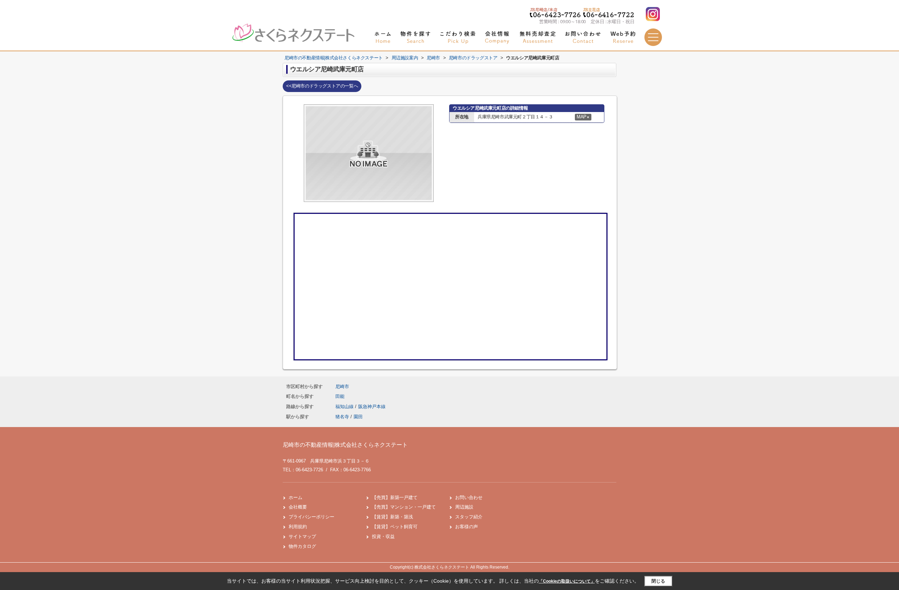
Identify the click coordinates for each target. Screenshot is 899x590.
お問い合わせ (469, 497)
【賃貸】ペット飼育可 (395, 526)
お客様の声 (466, 526)
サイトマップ (302, 536)
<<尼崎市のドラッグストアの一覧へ (322, 85)
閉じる (658, 581)
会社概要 (298, 507)
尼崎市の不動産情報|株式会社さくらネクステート (345, 445)
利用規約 (298, 526)
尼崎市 (342, 386)
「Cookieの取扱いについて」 (567, 581)
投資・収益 (383, 536)
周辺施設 (464, 507)
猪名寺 (342, 416)
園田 (358, 416)
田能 (339, 396)
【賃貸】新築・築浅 (392, 516)
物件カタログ (302, 546)
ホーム (295, 497)
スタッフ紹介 (469, 516)
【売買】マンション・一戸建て (404, 507)
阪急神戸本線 (372, 406)
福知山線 (345, 406)
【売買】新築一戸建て (395, 497)
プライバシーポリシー (311, 516)
